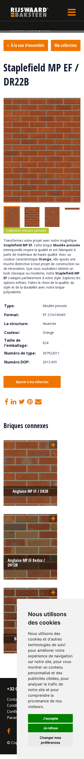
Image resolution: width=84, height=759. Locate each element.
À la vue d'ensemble (27, 45)
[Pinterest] (30, 401)
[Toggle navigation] (71, 12)
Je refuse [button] (50, 728)
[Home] (26, 12)
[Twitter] (22, 401)
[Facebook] (7, 401)
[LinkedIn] (14, 401)
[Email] (38, 401)
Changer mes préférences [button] (50, 740)
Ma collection (66, 45)
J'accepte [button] (50, 718)
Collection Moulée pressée (26, 230)
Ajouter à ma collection (32, 382)
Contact (14, 699)
